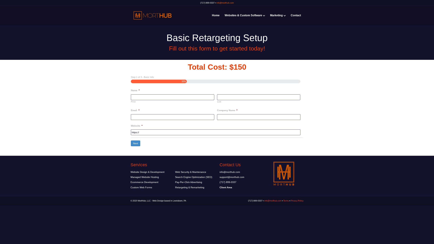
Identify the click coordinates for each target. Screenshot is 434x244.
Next (135, 143)
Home (216, 15)
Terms (286, 201)
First (133, 102)
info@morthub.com (225, 3)
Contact (296, 15)
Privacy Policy (297, 201)
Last (219, 102)
